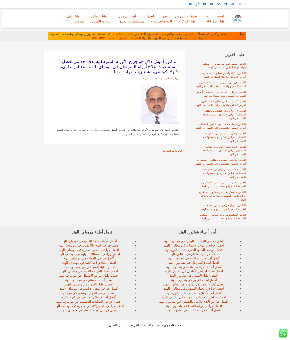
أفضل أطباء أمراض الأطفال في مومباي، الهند (88, 276)
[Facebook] (225, 4)
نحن (206, 16)
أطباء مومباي (127, 16)
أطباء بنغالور (99, 16)
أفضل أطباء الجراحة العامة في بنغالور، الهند (193, 267)
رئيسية (221, 16)
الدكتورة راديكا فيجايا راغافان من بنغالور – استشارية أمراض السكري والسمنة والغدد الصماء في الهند (224, 114)
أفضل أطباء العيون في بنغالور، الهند (193, 280)
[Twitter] (218, 4)
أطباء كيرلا (189, 21)
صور (164, 16)
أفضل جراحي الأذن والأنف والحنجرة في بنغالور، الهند (193, 302)
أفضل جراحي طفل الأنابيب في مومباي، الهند (89, 288)
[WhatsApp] (239, 4)
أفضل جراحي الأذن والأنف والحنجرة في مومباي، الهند (89, 306)
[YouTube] (232, 4)
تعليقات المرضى (185, 16)
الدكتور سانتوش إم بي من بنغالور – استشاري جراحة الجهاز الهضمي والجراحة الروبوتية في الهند (222, 195)
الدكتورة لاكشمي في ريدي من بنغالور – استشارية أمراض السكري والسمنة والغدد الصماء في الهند (224, 173)
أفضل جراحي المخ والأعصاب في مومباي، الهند (88, 245)
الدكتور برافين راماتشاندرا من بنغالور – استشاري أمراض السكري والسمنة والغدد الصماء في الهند (224, 137)
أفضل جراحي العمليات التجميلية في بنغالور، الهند (194, 297)
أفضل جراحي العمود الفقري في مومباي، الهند (89, 250)
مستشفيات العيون (131, 21)
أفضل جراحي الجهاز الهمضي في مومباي (88, 293)
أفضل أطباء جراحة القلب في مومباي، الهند (89, 241)
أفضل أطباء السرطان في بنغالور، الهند (193, 263)
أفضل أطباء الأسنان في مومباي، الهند (88, 280)
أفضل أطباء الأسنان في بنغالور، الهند (194, 276)
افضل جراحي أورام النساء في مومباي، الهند (88, 310)
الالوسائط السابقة (174, 151)
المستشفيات (163, 21)
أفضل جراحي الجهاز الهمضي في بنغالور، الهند (194, 288)
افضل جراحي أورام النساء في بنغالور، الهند (193, 306)
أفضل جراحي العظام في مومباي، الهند (88, 258)
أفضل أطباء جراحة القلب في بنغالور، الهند (193, 310)
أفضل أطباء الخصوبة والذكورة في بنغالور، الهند (193, 284)
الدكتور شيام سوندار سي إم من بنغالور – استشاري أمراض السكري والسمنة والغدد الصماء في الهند (224, 150)
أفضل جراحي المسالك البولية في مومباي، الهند (89, 254)
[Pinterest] (190, 4)
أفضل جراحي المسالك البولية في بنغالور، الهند (193, 241)
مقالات (79, 21)
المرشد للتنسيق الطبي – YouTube (116, 38)
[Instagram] (211, 4)
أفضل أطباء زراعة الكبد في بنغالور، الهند (193, 258)
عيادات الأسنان (101, 21)
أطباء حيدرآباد (216, 21)
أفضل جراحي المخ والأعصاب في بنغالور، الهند (194, 245)
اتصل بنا (148, 16)
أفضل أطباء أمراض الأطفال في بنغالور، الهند (194, 271)
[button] (245, 4)
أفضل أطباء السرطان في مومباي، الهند (89, 267)
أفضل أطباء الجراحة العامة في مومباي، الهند (89, 271)
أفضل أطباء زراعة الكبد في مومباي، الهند (89, 263)
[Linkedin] (204, 4)
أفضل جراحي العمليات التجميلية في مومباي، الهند (88, 302)
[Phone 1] (197, 4)
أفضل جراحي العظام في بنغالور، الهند (194, 254)
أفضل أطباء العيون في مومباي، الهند (89, 284)
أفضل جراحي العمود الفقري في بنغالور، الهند (193, 250)
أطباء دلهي (73, 16)
